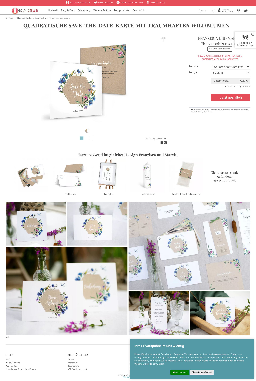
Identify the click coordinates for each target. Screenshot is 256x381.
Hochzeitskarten (24, 18)
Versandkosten (208, 112)
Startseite (10, 18)
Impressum (73, 363)
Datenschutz (73, 366)
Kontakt (71, 360)
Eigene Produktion (155, 3)
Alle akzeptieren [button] (180, 372)
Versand (246, 87)
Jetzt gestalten (231, 97)
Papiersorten (11, 366)
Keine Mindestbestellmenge (129, 3)
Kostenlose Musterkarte (78, 3)
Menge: (193, 72)
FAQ (7, 360)
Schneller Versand (103, 3)
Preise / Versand (13, 363)
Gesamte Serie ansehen (220, 49)
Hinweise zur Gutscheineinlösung (21, 369)
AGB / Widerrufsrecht (77, 369)
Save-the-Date (41, 18)
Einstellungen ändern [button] (202, 372)
